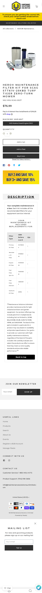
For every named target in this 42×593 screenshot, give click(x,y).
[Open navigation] (5, 6)
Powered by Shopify (21, 515)
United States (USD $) (20, 497)
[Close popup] (35, 523)
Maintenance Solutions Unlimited (23, 513)
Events (6, 439)
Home (5, 422)
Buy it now (21, 156)
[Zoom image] (21, 55)
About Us (7, 435)
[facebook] (4, 460)
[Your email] (9, 392)
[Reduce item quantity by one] (3, 133)
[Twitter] (19, 165)
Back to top (21, 357)
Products (6, 426)
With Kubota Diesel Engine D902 (21, 123)
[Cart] (36, 6)
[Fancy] (14, 165)
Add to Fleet (21, 149)
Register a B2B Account (13, 444)
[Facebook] (3, 165)
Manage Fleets (9, 448)
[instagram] (9, 460)
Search (6, 430)
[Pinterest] (9, 165)
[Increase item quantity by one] (10, 133)
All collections (8, 29)
